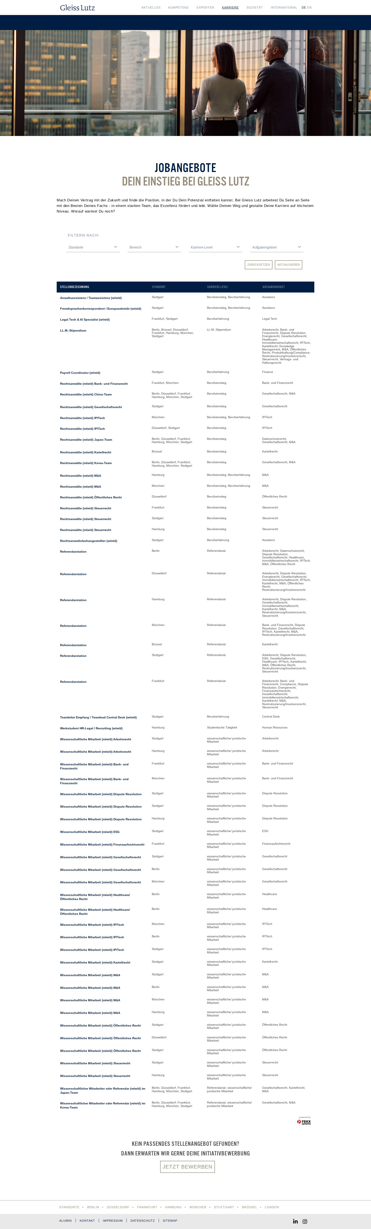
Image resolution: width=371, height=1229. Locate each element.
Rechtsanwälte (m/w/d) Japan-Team (86, 439)
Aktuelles (151, 7)
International (284, 7)
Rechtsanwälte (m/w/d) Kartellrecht (85, 452)
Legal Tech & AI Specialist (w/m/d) (85, 319)
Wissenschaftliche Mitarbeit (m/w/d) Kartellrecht (95, 962)
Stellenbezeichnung (74, 287)
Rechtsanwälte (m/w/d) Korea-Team (86, 463)
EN (309, 7)
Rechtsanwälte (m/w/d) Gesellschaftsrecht (91, 407)
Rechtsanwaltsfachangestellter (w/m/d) (88, 541)
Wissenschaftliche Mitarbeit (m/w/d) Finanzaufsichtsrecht (102, 844)
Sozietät (254, 7)
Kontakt (87, 1220)
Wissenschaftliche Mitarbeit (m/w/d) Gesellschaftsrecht (100, 857)
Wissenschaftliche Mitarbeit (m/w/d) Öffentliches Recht (100, 1025)
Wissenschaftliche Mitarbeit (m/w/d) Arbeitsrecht (95, 739)
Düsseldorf (118, 1207)
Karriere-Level (217, 287)
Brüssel (249, 1207)
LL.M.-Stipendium (73, 330)
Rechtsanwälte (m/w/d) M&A (80, 475)
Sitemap (170, 1220)
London (272, 1207)
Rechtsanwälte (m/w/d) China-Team (86, 394)
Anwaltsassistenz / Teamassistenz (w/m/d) (91, 298)
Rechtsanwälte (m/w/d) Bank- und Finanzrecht (94, 383)
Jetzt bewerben (187, 1167)
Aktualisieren (288, 264)
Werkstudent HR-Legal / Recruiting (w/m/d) (91, 728)
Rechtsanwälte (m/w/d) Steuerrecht (85, 508)
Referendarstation (73, 551)
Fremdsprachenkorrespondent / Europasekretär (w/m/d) (100, 308)
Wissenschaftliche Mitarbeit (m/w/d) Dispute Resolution (101, 794)
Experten (205, 7)
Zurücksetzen (258, 264)
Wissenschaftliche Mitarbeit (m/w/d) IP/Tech (92, 924)
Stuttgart (224, 1207)
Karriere (230, 7)
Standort (159, 287)
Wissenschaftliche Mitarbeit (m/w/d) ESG (90, 832)
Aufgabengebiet (274, 287)
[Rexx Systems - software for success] (304, 1122)
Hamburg (173, 1207)
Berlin (93, 1207)
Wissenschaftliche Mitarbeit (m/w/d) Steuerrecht (95, 1063)
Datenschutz (143, 1220)
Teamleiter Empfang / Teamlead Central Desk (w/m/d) (98, 717)
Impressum (113, 1220)
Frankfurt (147, 1207)
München (198, 1207)
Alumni (65, 1220)
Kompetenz (178, 7)
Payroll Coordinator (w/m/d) (80, 372)
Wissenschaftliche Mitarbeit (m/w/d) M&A (90, 975)
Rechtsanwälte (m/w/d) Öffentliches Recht (91, 497)
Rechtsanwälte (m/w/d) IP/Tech (82, 418)
